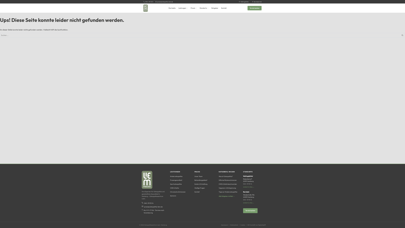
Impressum (224, 225)
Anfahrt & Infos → (248, 187)
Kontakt (224, 8)
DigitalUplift (262, 225)
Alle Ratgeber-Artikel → (227, 196)
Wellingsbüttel (244, 2)
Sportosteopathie (176, 184)
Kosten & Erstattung (200, 184)
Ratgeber (214, 8)
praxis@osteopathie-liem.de (165, 2)
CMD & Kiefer (174, 188)
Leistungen (182, 8)
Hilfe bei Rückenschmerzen (228, 180)
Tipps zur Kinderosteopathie (228, 192)
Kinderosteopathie (176, 176)
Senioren (173, 196)
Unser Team (198, 176)
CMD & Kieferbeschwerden (228, 184)
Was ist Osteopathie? (226, 176)
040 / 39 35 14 (149, 2)
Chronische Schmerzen (178, 192)
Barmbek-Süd (258, 2)
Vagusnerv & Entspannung (227, 188)
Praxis (193, 8)
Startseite (172, 8)
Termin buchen (254, 8)
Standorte (203, 8)
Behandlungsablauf (200, 180)
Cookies (242, 225)
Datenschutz (234, 225)
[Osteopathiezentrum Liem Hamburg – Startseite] (145, 8)
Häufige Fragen (199, 188)
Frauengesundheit (176, 180)
